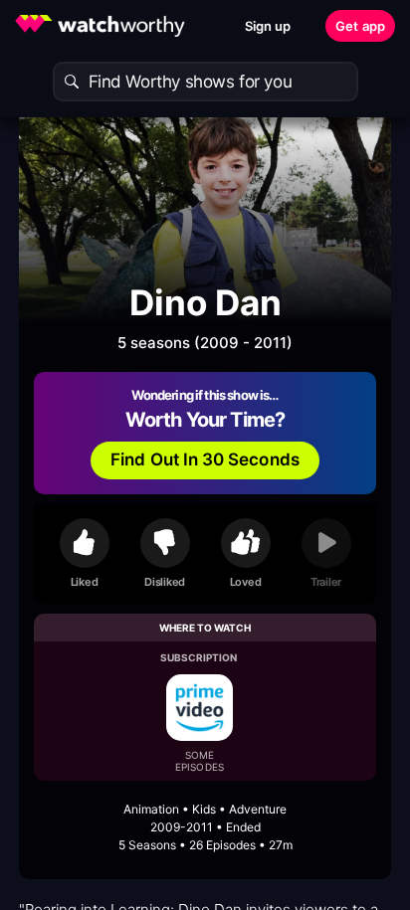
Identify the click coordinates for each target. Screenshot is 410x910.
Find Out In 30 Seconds (205, 459)
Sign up (268, 26)
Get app (360, 26)
